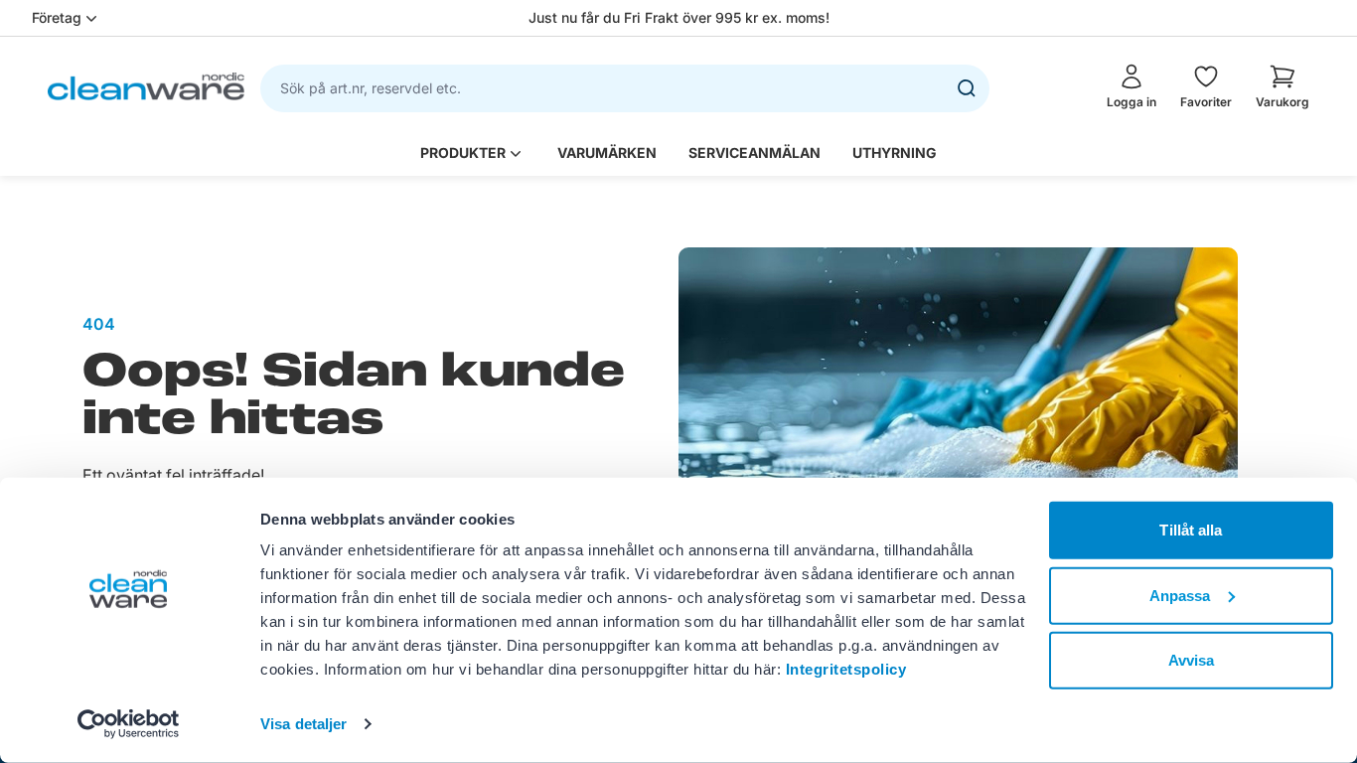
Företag (56, 17)
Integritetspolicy (846, 669)
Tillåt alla (1190, 530)
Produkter (463, 152)
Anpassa (1180, 594)
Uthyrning (894, 152)
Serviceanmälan (754, 152)
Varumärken (607, 152)
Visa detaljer (303, 723)
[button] (1282, 86)
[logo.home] (146, 86)
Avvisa (1191, 660)
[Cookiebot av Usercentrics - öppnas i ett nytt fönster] (129, 724)
